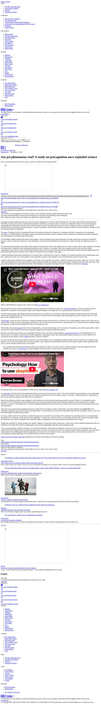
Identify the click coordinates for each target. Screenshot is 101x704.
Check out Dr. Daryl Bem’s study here (13, 437)
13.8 (6, 97)
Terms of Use (9, 677)
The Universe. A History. (12, 19)
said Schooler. (22, 348)
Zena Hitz (8, 39)
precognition (18, 442)
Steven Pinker (9, 41)
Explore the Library (11, 12)
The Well (7, 92)
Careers (7, 680)
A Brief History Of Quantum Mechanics (17, 22)
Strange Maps (9, 95)
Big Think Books (10, 83)
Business (7, 55)
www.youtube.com (43, 305)
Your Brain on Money (11, 8)
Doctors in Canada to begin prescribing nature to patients (18, 568)
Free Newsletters (10, 104)
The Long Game (10, 90)
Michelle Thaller (10, 38)
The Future (8, 69)
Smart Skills (8, 62)
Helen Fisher (9, 48)
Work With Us (9, 671)
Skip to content (5, 1)
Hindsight (8, 26)
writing (26, 336)
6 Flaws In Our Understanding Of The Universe (20, 24)
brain (2, 442)
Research (32, 442)
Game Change (9, 27)
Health (7, 73)
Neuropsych (8, 57)
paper (5, 232)
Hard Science (9, 74)
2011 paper (18, 328)
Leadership (8, 60)
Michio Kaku (9, 34)
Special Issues (9, 76)
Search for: (4, 138)
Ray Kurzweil (9, 45)
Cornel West (8, 47)
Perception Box (9, 94)
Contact (7, 673)
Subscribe (12, 150)
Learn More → (5, 114)
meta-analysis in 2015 (72, 333)
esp (5, 442)
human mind (10, 442)
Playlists (7, 10)
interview (85, 264)
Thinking (7, 59)
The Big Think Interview (12, 7)
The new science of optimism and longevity (14, 500)
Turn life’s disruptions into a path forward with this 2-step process (21, 473)
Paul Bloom (8, 43)
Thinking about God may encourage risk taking (15, 510)
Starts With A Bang (11, 85)
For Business (5, 150)
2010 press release (69, 308)
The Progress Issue (10, 20)
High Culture (9, 64)
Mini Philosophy (10, 86)
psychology (25, 442)
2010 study (5, 320)
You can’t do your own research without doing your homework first (22, 463)
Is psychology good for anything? (11, 520)
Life (6, 71)
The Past (7, 66)
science (37, 442)
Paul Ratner (4, 194)
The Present (8, 67)
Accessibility (9, 679)
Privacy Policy (9, 675)
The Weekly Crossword (12, 692)
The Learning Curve (11, 88)
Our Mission (9, 670)
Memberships (9, 106)
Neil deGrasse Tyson (11, 36)
